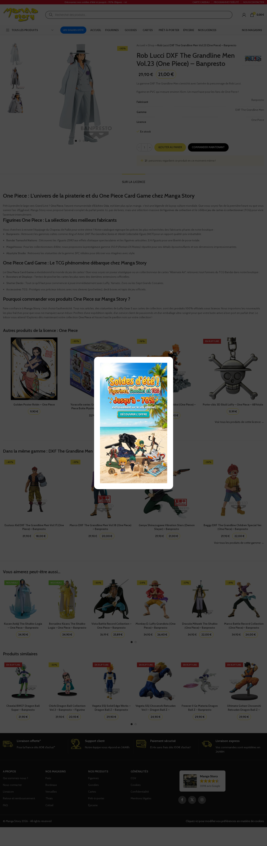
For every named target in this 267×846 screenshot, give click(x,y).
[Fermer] (171, 352)
